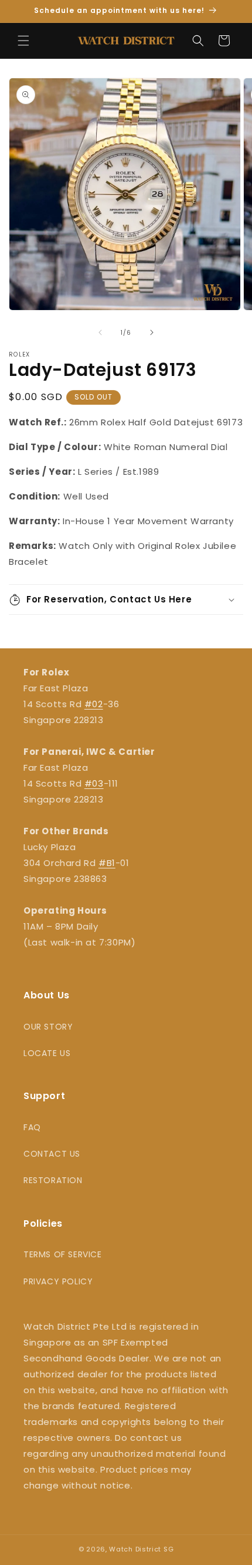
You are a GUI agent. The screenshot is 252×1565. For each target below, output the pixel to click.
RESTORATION (53, 1180)
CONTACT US (51, 1154)
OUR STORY (48, 1027)
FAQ (32, 1127)
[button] (23, 41)
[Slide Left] (100, 332)
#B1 (106, 863)
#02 (93, 704)
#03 (94, 783)
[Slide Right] (152, 332)
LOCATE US (46, 1053)
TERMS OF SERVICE (62, 1254)
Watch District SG (141, 1549)
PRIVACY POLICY (58, 1281)
